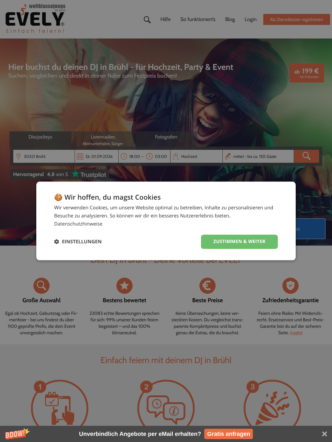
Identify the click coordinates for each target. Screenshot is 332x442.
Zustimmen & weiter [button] (239, 241)
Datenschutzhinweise (78, 224)
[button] (166, 434)
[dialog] (166, 221)
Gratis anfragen (228, 434)
